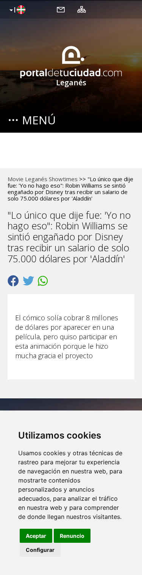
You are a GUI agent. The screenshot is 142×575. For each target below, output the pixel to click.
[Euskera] (16, 10)
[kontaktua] (61, 9)
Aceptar (36, 536)
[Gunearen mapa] (81, 9)
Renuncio (72, 536)
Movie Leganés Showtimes (43, 179)
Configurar (40, 550)
